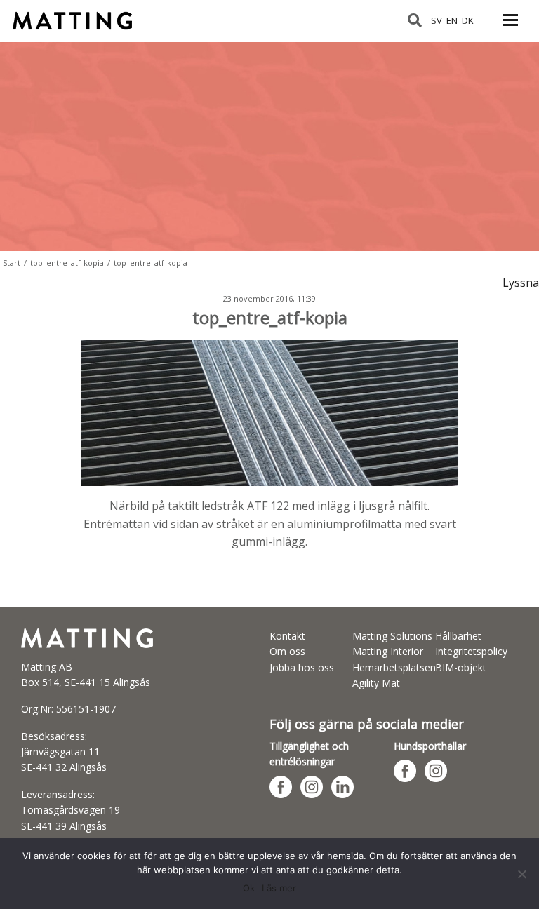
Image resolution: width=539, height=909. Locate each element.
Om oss (287, 651)
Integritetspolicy (471, 651)
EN (452, 20)
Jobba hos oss (302, 667)
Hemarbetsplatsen (394, 667)
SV (436, 20)
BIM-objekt (460, 667)
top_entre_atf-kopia (67, 262)
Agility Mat (376, 682)
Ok (249, 888)
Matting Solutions (392, 635)
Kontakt (287, 635)
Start (11, 262)
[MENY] (510, 28)
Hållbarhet (458, 635)
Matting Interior (387, 651)
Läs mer (279, 888)
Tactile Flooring (79, 15)
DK (468, 20)
